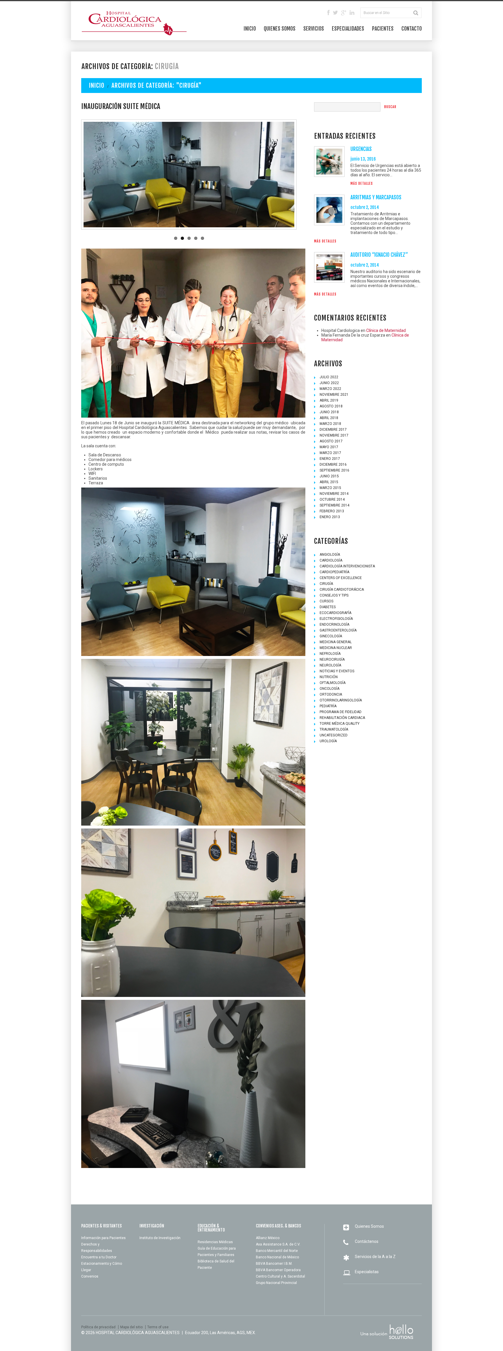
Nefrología (330, 654)
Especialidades (348, 28)
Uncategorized (334, 735)
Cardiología (331, 560)
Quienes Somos (279, 28)
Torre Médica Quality (339, 724)
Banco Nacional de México (277, 1257)
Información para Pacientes (103, 1238)
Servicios (313, 28)
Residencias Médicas (215, 1242)
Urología (328, 741)
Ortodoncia (331, 694)
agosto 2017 (331, 441)
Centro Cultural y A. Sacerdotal (280, 1276)
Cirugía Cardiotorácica (342, 589)
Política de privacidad (98, 1327)
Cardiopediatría (334, 572)
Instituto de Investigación (159, 1238)
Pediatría (328, 706)
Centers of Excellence (341, 578)
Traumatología (334, 729)
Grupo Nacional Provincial (276, 1283)
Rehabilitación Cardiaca (342, 718)
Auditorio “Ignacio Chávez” (379, 255)
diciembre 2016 (333, 464)
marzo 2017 (330, 453)
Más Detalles (361, 184)
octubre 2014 (332, 499)
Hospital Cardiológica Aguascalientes (138, 1332)
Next (276, 174)
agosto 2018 (331, 406)
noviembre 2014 (334, 494)
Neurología (330, 665)
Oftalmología (333, 683)
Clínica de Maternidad (386, 330)
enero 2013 (330, 517)
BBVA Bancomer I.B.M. (274, 1264)
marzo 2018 (330, 424)
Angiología (330, 555)
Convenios (89, 1276)
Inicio (250, 28)
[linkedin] (352, 13)
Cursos (326, 601)
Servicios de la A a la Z (375, 1256)
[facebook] (328, 13)
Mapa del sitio (131, 1327)
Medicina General (336, 642)
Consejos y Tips (334, 595)
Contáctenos (366, 1241)
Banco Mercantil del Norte (277, 1251)
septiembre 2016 (334, 470)
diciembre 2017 (333, 430)
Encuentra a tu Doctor (98, 1257)
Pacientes (383, 28)
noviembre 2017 (334, 435)
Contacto (411, 28)
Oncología (329, 689)
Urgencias (361, 149)
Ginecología (331, 636)
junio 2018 (329, 412)
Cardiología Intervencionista (347, 566)
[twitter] (335, 13)
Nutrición (329, 677)
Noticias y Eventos (337, 671)
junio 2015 (329, 476)
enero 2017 (330, 459)
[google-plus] (343, 13)
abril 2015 (329, 482)
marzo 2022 (330, 389)
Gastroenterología (338, 630)
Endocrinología (334, 624)
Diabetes (328, 607)
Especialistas (367, 1271)
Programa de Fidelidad (341, 712)
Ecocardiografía (335, 613)
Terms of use (158, 1327)
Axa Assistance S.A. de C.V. (278, 1244)
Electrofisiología (336, 619)
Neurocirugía (332, 659)
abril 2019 (329, 400)
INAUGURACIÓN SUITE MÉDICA (120, 106)
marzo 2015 (330, 488)
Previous (101, 174)
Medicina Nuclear (336, 648)
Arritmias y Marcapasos (375, 197)
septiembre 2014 (334, 505)
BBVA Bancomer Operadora (278, 1270)
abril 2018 (329, 418)
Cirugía (326, 584)
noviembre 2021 (334, 395)
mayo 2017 (329, 447)
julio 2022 (329, 377)
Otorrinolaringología (341, 700)
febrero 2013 (332, 511)
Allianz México (267, 1238)
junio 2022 (329, 383)
